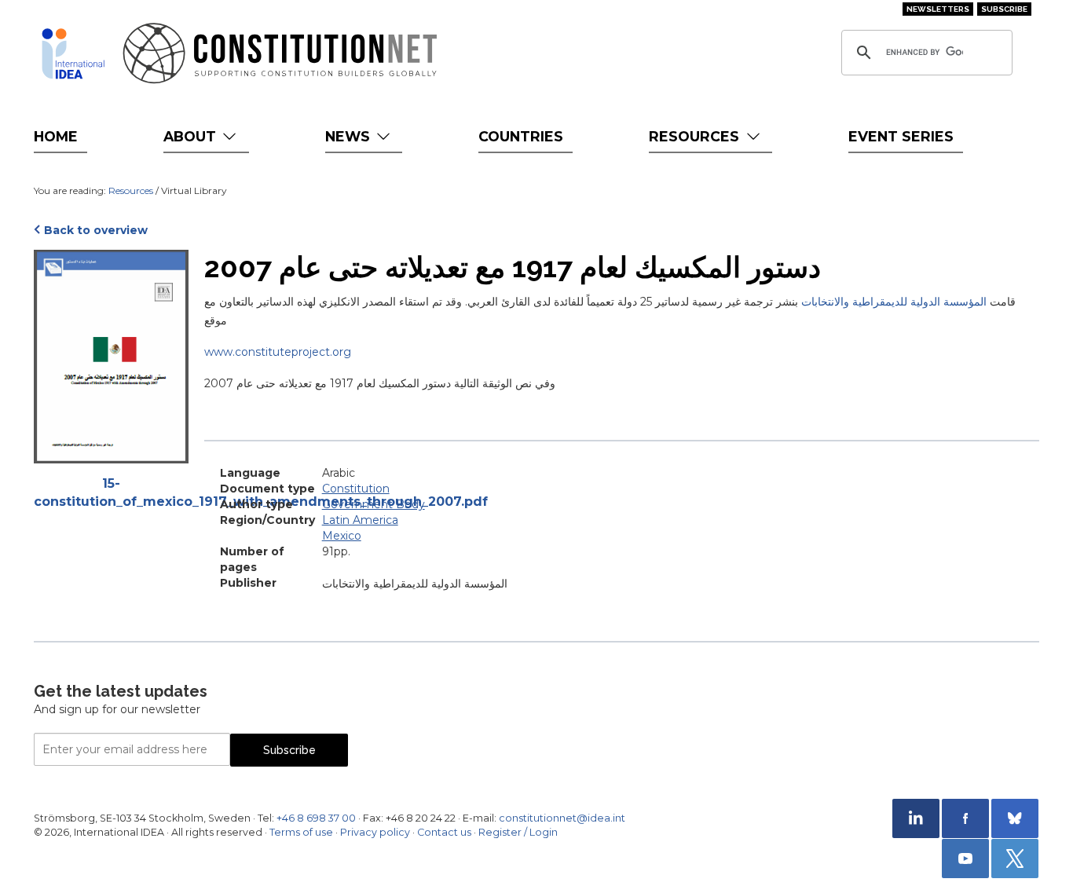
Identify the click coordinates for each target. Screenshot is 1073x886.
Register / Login (518, 832)
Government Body (373, 504)
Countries (520, 136)
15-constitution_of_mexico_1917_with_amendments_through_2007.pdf (111, 492)
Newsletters (937, 9)
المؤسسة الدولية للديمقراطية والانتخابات (894, 302)
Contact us (444, 832)
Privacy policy (375, 832)
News (349, 136)
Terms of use (301, 832)
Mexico (341, 536)
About (191, 136)
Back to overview (96, 230)
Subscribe (1004, 9)
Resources (696, 136)
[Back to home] (73, 53)
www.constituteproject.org (277, 352)
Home (56, 136)
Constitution (356, 488)
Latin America (360, 520)
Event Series (901, 136)
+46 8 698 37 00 (316, 818)
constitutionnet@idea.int (562, 818)
